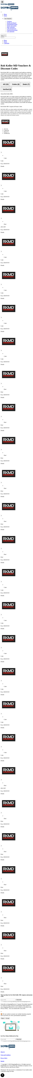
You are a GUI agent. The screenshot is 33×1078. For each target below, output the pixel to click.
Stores (5, 15)
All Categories (10, 31)
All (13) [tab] (6, 129)
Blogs (5, 14)
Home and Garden (11, 25)
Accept (7, 1018)
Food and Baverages (12, 30)
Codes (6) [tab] (6, 130)
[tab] (5, 84)
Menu (2, 35)
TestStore (9, 21)
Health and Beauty (11, 23)
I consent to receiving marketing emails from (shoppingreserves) (16, 1001)
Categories (6, 43)
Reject (2, 1018)
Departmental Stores (12, 24)
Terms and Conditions (6, 1055)
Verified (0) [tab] (7, 133)
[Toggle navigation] (2, 2)
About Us (3, 1052)
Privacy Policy (4, 1058)
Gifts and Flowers (11, 28)
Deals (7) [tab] (6, 132)
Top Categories (7, 18)
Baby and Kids (11, 27)
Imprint (2, 1061)
